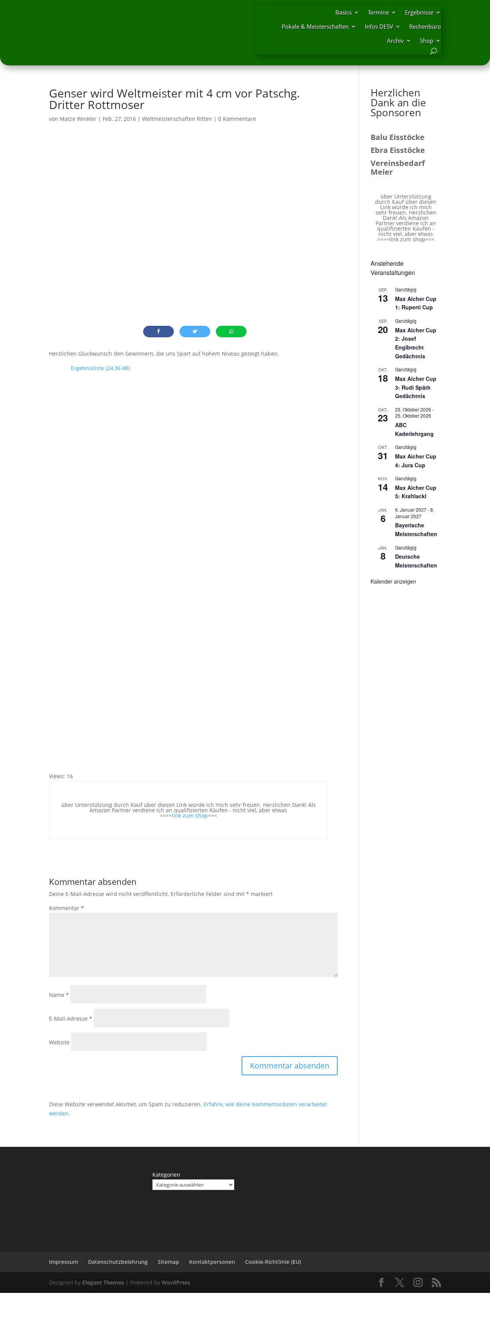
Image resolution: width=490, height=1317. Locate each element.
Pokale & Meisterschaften (315, 26)
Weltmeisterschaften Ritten (177, 118)
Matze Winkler (78, 118)
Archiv (395, 40)
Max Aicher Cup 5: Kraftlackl (415, 492)
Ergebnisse (419, 12)
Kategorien (166, 1174)
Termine (378, 12)
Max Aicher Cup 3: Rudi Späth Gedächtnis (415, 387)
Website (59, 1042)
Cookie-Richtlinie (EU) (273, 1261)
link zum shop (190, 815)
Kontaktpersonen (212, 1261)
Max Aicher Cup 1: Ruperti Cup (415, 303)
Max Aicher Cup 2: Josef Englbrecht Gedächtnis (415, 343)
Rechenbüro (425, 26)
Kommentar (66, 908)
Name (59, 994)
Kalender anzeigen (393, 581)
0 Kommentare (237, 118)
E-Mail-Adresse (70, 1018)
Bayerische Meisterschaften (416, 529)
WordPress (176, 1282)
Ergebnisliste (87, 368)
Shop (426, 40)
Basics (343, 12)
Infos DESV (379, 26)
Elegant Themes (103, 1282)
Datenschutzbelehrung (118, 1261)
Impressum (63, 1261)
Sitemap (168, 1261)
